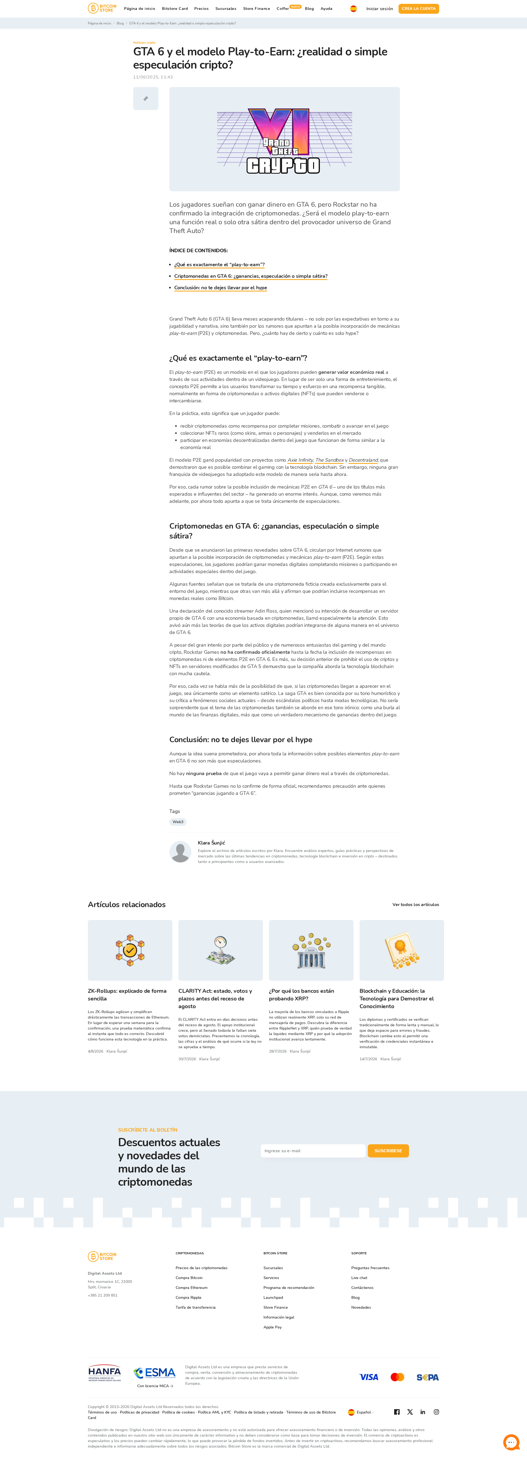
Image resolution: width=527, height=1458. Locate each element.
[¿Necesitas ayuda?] (511, 1442)
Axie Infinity (300, 460)
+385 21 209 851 (102, 1295)
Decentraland (363, 460)
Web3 (178, 822)
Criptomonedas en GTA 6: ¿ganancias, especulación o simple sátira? (250, 276)
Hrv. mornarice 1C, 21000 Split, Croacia (110, 1284)
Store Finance (256, 8)
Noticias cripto (144, 42)
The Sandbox (329, 460)
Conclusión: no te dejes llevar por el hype (220, 287)
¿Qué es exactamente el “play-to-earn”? (219, 264)
